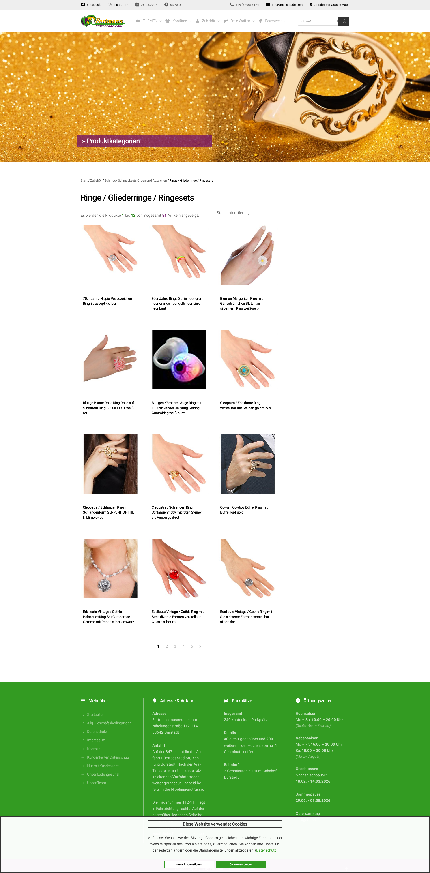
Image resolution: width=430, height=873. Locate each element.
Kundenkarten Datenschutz (108, 757)
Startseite (94, 715)
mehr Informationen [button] (189, 864)
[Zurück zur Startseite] (103, 21)
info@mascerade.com (287, 4)
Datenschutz (97, 732)
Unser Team (96, 783)
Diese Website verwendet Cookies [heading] (215, 824)
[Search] (343, 21)
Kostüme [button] (179, 21)
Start (84, 180)
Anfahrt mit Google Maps (331, 4)
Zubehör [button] (208, 21)
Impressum (96, 740)
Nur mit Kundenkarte (103, 766)
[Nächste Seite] (200, 647)
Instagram (120, 4)
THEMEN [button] (149, 21)
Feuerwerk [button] (273, 21)
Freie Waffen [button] (239, 21)
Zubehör (96, 180)
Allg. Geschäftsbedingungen (109, 723)
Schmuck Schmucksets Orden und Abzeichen (136, 180)
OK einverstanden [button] (241, 864)
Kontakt (93, 749)
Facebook (93, 4)
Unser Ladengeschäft (104, 774)
